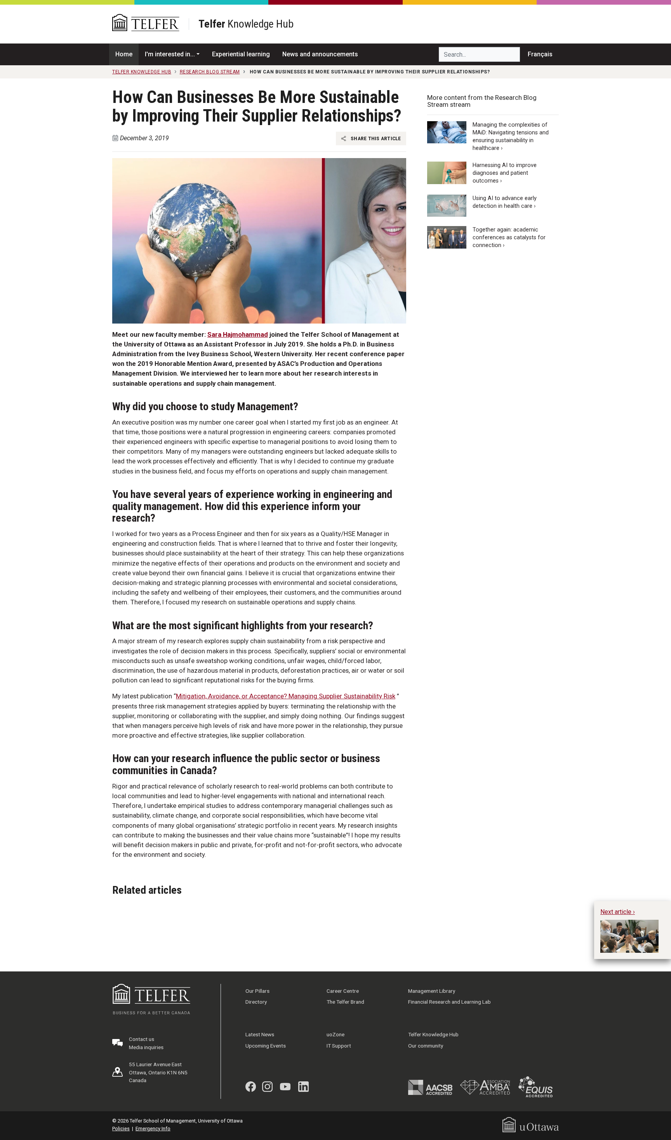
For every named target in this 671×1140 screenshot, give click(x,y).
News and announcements (320, 54)
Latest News (259, 1034)
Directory (256, 1002)
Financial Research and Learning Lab (449, 1002)
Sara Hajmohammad (237, 334)
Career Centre (343, 991)
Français (540, 54)
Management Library (431, 991)
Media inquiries (146, 1047)
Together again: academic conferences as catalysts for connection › (509, 237)
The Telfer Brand (345, 1002)
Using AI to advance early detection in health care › (505, 202)
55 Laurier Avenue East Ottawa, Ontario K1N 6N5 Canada (158, 1072)
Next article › (617, 911)
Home (123, 54)
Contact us (141, 1039)
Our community (425, 1046)
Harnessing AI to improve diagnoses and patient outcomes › (505, 173)
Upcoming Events (265, 1046)
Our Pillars (257, 991)
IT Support (339, 1046)
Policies (121, 1128)
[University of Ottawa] (530, 1124)
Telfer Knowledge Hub (433, 1034)
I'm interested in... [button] (170, 54)
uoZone (335, 1034)
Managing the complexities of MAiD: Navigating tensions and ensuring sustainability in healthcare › (511, 136)
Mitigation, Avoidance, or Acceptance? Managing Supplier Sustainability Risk (285, 696)
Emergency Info (153, 1128)
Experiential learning (241, 54)
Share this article (375, 138)
